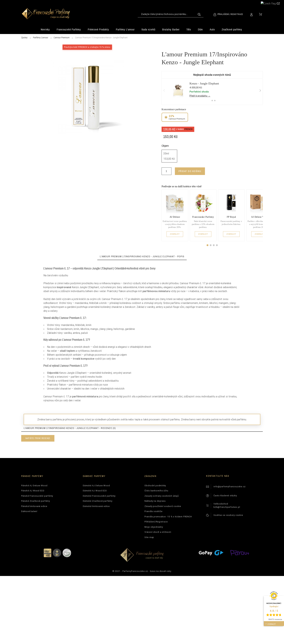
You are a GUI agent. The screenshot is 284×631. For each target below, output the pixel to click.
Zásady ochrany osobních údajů (161, 495)
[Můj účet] (252, 14)
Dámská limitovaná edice (96, 506)
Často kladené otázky (225, 495)
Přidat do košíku (189, 171)
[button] (207, 245)
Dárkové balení (29, 511)
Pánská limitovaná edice (34, 506)
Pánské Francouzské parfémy (37, 495)
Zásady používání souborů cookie (162, 506)
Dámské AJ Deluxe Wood (96, 485)
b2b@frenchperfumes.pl (226, 507)
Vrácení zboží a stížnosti (157, 532)
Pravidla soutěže (153, 511)
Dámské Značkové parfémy (97, 501)
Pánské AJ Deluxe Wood (34, 485)
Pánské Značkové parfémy (35, 501)
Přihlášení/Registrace (156, 521)
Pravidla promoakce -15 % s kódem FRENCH (168, 516)
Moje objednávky (153, 527)
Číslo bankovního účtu (156, 490)
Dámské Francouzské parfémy (99, 495)
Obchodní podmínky (155, 485)
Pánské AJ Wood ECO (32, 490)
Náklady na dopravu (155, 501)
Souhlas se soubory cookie (228, 515)
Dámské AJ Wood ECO (95, 490)
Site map (149, 537)
